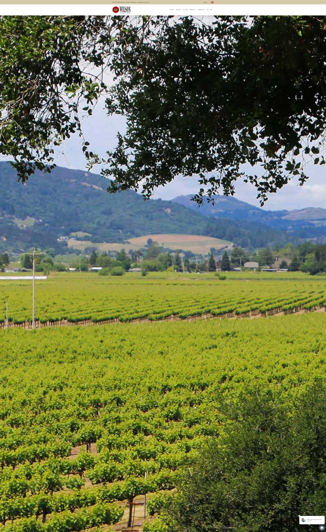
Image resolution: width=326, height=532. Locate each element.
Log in (205, 2)
